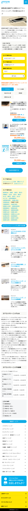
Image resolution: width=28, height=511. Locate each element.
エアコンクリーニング (7, 429)
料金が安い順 (7, 93)
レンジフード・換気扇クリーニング (11, 435)
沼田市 (14, 194)
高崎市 (16, 192)
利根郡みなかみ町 (15, 214)
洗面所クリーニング (7, 444)
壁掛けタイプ (20, 181)
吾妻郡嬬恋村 (6, 208)
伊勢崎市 (5, 194)
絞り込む (14, 76)
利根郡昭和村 (6, 214)
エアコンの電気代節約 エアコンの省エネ (18, 265)
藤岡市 (9, 196)
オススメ (7, 89)
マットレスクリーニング (8, 468)
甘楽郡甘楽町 (14, 204)
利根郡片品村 (6, 212)
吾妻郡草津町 (14, 208)
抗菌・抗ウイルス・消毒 (8, 471)
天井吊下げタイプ (18, 183)
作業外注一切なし (9, 408)
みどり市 (5, 198)
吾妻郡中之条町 (7, 206)
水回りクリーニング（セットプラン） (11, 453)
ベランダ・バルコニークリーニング (11, 459)
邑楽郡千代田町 (14, 218)
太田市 (10, 194)
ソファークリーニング (7, 465)
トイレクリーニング (7, 450)
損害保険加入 (8, 404)
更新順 (20, 93)
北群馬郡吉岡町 (7, 200)
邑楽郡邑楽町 (14, 220)
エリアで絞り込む (7, 55)
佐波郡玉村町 (6, 216)
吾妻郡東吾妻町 (14, 210)
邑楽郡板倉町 (14, 216)
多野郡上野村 (15, 200)
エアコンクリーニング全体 (9, 181)
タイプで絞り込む (7, 62)
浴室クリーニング (6, 438)
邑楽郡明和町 (6, 218)
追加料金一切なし (9, 406)
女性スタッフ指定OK (10, 411)
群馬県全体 (5, 192)
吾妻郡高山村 (6, 210)
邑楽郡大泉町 (6, 220)
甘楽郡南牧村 (6, 204)
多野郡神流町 (6, 202)
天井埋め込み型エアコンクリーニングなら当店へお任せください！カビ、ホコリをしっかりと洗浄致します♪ (18, 147)
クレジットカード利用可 (10, 413)
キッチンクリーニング (7, 432)
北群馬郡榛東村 (12, 198)
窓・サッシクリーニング (8, 462)
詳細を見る (19, 120)
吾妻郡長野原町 (16, 206)
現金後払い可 (8, 416)
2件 (23, 114)
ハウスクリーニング (7, 426)
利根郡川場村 (14, 212)
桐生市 (20, 192)
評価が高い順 (7, 97)
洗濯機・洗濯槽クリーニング (9, 447)
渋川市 (4, 196)
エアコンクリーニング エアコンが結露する (18, 282)
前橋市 (11, 192)
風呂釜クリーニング (7, 441)
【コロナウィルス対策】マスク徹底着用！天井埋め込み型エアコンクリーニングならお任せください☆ (18, 104)
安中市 (18, 196)
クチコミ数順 (20, 89)
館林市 (19, 194)
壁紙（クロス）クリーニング (9, 456)
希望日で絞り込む (7, 68)
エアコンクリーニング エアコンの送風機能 (18, 298)
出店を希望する (14, 170)
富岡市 (13, 196)
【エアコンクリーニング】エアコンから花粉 (18, 248)
